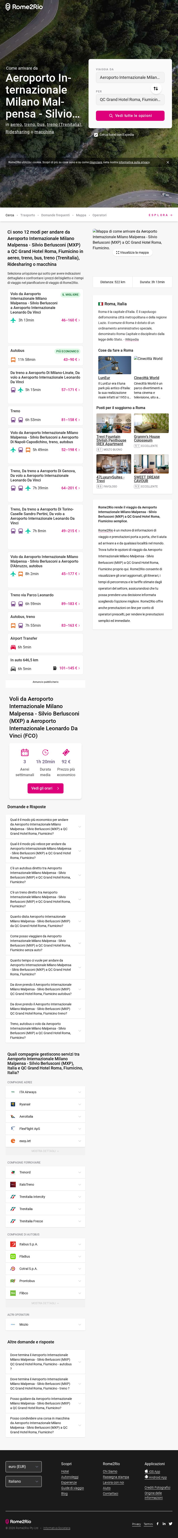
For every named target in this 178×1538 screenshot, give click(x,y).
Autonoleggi (70, 1477)
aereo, (16, 124)
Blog (64, 1493)
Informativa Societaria (56, 1528)
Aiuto (107, 1488)
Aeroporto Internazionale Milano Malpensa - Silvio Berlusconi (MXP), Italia (132, 77)
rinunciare (95, 162)
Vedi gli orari (41, 788)
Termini (148, 1524)
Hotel (65, 1471)
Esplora (159, 215)
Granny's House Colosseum (147, 438)
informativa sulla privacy (134, 162)
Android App (157, 1477)
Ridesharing (18, 131)
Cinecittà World (146, 378)
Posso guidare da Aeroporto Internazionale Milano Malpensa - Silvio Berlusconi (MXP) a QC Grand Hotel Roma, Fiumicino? (41, 1403)
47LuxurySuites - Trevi (110, 479)
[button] (130, 116)
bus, (41, 124)
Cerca (10, 215)
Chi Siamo (110, 1471)
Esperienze (69, 1482)
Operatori (99, 215)
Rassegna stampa (116, 1477)
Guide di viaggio (72, 1488)
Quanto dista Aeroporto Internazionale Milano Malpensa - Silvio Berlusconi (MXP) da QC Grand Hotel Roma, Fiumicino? (40, 921)
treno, (30, 124)
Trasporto (27, 215)
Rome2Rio (105, 530)
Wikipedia (132, 339)
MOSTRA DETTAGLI (46, 1152)
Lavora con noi (113, 1482)
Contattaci (110, 1493)
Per (99, 91)
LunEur (104, 378)
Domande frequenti (55, 215)
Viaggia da (105, 69)
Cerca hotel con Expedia (117, 135)
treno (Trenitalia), (65, 124)
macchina (44, 131)
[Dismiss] (168, 162)
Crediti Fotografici (157, 1487)
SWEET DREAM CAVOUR (146, 479)
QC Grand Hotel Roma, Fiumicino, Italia (132, 99)
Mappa (81, 215)
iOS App (154, 1471)
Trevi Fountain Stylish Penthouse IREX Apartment (111, 440)
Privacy (136, 1524)
